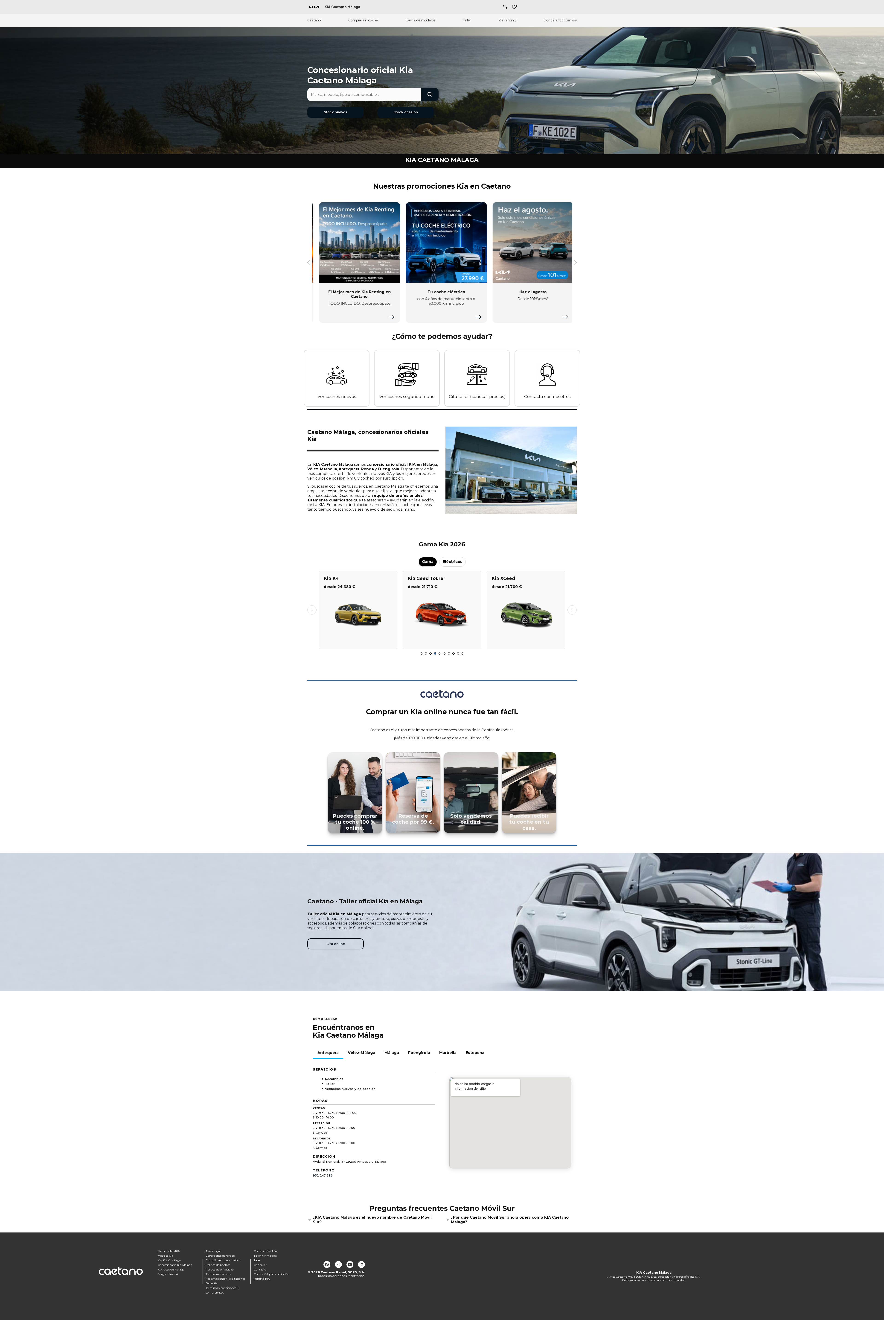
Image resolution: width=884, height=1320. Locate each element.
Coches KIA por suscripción (271, 1274)
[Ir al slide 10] (463, 653)
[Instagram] (338, 1264)
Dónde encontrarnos (560, 20)
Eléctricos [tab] (452, 561)
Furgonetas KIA (168, 1274)
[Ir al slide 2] (426, 653)
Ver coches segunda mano (407, 396)
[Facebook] (326, 1264)
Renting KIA (262, 1278)
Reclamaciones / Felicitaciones (225, 1278)
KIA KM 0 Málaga (169, 1260)
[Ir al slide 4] (435, 653)
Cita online (335, 944)
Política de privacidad (220, 1269)
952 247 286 (323, 1175)
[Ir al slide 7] (449, 653)
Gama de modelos (420, 20)
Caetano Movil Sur (266, 1251)
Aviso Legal (213, 1251)
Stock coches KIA (169, 1251)
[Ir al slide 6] (444, 653)
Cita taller (260, 1265)
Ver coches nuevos (336, 396)
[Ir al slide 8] (453, 653)
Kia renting (507, 20)
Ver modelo (358, 643)
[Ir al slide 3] (430, 653)
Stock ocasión (405, 112)
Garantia (212, 1283)
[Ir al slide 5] (440, 653)
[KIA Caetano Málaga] (314, 7)
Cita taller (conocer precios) (477, 396)
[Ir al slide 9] (458, 653)
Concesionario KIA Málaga (175, 1265)
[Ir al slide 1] (421, 653)
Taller (467, 20)
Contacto (260, 1269)
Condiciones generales (220, 1255)
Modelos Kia (165, 1255)
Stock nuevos (335, 112)
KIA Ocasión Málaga (171, 1269)
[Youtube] (349, 1264)
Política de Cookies (218, 1265)
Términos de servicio (219, 1274)
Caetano (314, 20)
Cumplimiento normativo (223, 1260)
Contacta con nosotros (547, 396)
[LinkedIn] (361, 1264)
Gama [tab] (427, 561)
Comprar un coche (363, 20)
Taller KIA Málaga (265, 1255)
